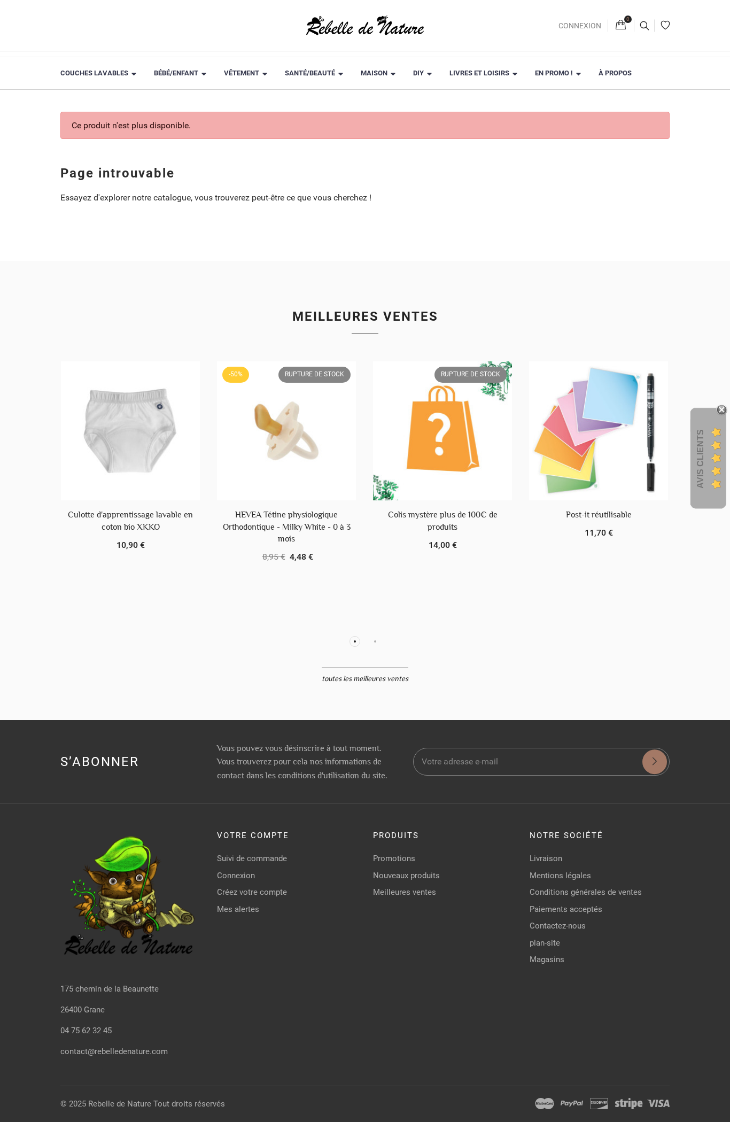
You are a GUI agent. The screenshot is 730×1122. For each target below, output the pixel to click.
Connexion (579, 25)
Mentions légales (560, 875)
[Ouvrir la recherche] (644, 25)
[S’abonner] (654, 761)
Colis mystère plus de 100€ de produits (443, 520)
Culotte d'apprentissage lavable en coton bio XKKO (130, 520)
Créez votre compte (252, 892)
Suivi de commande (252, 858)
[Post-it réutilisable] (598, 430)
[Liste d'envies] (665, 25)
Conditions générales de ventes (586, 892)
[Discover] (599, 1103)
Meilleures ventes (365, 316)
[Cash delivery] (628, 1103)
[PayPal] (572, 1103)
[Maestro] (544, 1103)
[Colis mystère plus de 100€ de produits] (442, 430)
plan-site (545, 943)
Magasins (547, 959)
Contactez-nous (558, 926)
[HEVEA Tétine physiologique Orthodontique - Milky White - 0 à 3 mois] (286, 430)
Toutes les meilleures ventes (365, 678)
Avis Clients (700, 459)
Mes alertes (238, 909)
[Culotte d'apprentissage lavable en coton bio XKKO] (130, 430)
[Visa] (658, 1103)
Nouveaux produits (406, 875)
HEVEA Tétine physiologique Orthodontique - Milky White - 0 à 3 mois (287, 526)
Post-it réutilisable (599, 514)
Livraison (546, 858)
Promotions (394, 858)
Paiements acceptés (566, 909)
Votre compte (253, 835)
